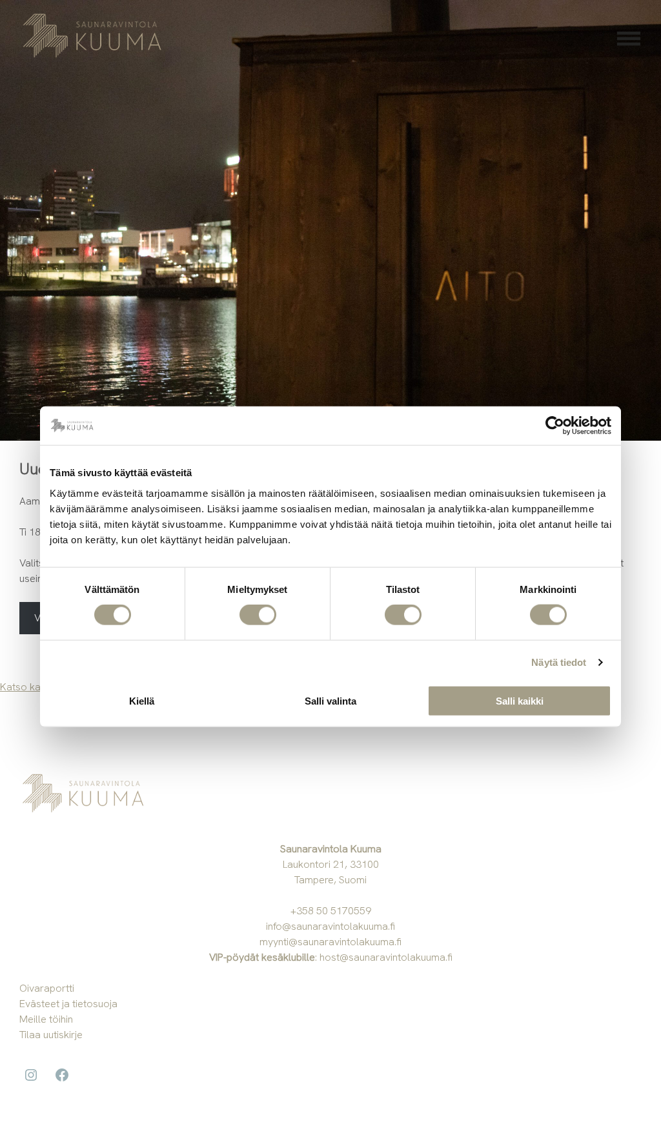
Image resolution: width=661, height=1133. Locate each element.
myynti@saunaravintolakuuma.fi (330, 941)
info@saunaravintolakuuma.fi (330, 926)
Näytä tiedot (558, 662)
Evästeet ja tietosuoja (68, 1003)
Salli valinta (330, 700)
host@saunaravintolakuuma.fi (386, 957)
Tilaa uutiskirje (51, 1034)
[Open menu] (629, 39)
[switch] (257, 615)
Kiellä (141, 700)
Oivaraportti (46, 988)
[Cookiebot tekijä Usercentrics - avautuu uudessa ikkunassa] (554, 426)
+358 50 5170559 (330, 910)
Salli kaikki (520, 700)
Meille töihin (46, 1019)
